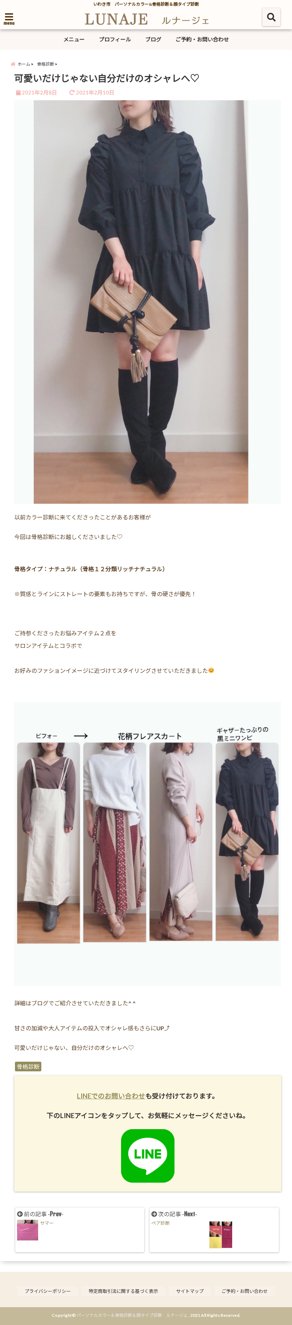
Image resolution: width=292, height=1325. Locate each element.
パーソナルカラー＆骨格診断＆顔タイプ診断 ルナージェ (132, 1315)
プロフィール (115, 39)
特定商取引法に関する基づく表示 (123, 1291)
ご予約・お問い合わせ (202, 39)
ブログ (153, 39)
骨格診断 (28, 1066)
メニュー (74, 39)
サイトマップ (190, 1291)
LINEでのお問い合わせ (111, 1096)
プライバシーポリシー (48, 1291)
